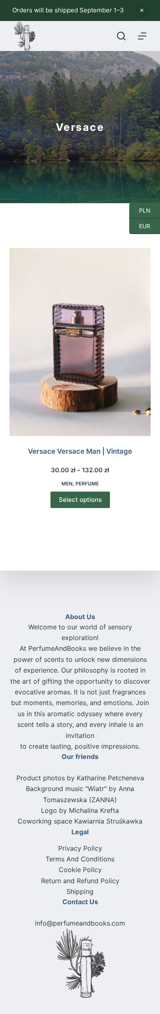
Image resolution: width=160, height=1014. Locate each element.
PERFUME (87, 483)
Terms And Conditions (80, 859)
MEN (67, 483)
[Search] (121, 36)
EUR (139, 226)
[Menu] (142, 36)
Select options (80, 500)
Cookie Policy (80, 869)
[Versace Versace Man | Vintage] (79, 342)
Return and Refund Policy (80, 881)
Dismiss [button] (141, 10)
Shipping (80, 891)
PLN (140, 210)
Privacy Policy (80, 848)
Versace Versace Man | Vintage (80, 451)
